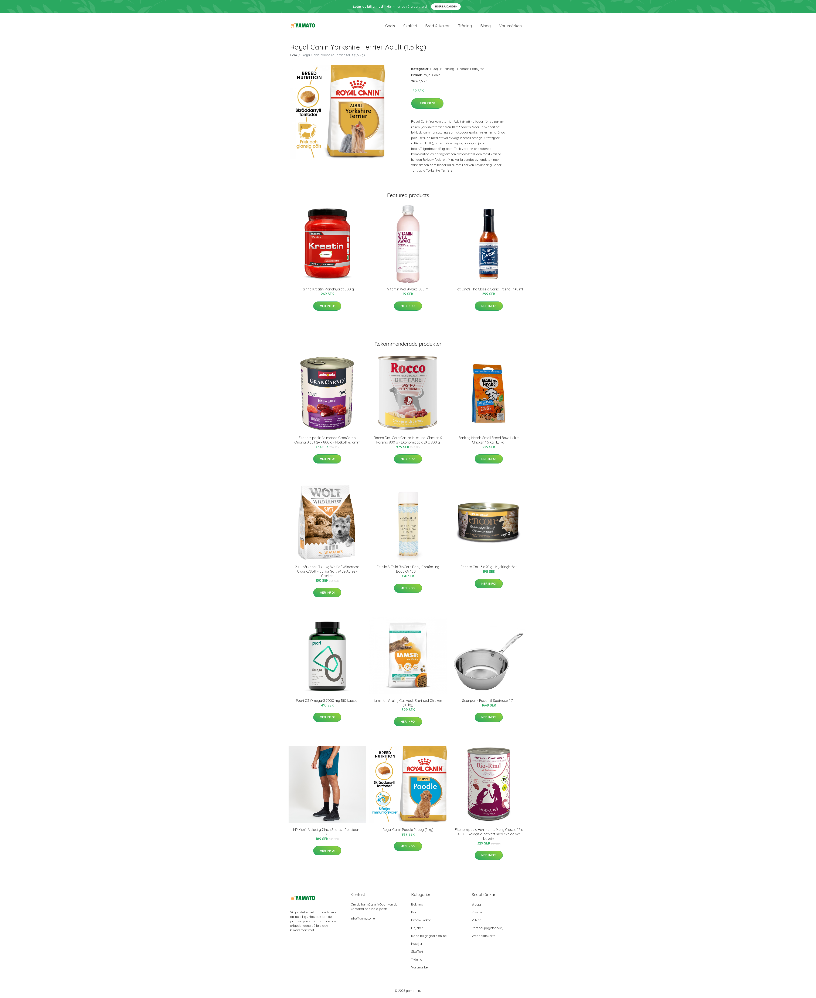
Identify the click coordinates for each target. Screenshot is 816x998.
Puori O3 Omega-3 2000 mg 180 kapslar (327, 700)
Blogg (485, 25)
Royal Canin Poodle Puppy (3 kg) (408, 829)
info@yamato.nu (363, 918)
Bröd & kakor (437, 25)
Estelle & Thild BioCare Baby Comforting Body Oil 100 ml (408, 569)
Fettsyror (477, 69)
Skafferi (410, 25)
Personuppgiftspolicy (487, 928)
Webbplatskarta (484, 936)
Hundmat (462, 69)
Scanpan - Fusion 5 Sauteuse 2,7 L (488, 700)
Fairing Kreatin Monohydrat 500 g (327, 289)
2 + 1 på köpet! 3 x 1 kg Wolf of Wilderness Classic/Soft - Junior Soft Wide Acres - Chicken (327, 571)
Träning (465, 25)
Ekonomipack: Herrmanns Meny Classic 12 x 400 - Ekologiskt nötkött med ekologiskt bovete (489, 834)
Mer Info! (427, 103)
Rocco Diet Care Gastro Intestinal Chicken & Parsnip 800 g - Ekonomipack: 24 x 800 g (408, 440)
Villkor (476, 920)
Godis (390, 25)
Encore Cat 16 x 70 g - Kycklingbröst (489, 567)
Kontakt (477, 912)
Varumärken (510, 25)
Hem (293, 55)
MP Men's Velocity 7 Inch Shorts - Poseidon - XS (327, 831)
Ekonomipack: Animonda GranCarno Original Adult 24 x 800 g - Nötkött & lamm (327, 440)
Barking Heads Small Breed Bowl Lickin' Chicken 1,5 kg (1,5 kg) (489, 440)
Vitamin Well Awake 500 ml (408, 289)
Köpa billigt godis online (429, 936)
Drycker (417, 928)
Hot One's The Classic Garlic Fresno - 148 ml (489, 289)
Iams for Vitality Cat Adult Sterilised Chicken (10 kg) (408, 702)
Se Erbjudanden (446, 6)
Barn (414, 912)
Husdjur (436, 69)
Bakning (417, 904)
